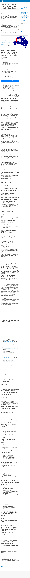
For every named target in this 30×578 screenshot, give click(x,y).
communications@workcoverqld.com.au (9, 348)
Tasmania (9, 42)
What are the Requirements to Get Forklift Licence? (25, 10)
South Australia (3, 42)
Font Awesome (2, 573)
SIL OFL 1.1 (9, 573)
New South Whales (9, 35)
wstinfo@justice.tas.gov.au (8, 364)
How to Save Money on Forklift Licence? (24, 20)
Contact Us (22, 34)
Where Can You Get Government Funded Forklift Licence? (24, 8)
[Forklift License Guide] (3, 1)
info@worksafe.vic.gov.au (8, 336)
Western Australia (3, 36)
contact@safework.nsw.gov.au (8, 341)
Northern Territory (3, 40)
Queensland (2, 44)
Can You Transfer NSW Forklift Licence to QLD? (24, 17)
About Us (22, 33)
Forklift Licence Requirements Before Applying (25, 26)
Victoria (9, 40)
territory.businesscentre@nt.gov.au (9, 361)
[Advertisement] (10, 312)
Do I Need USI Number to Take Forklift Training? (24, 15)
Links (21, 31)
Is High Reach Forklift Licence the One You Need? (25, 13)
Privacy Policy (23, 36)
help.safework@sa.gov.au (8, 357)
